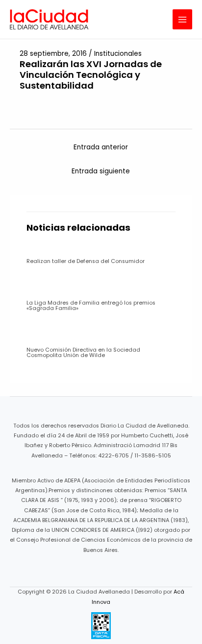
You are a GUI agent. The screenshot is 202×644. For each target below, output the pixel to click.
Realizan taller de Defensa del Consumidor (85, 261)
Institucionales (118, 53)
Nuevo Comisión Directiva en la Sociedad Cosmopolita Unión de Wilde (83, 352)
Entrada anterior (101, 147)
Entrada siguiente (101, 171)
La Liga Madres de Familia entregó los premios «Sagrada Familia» (90, 305)
